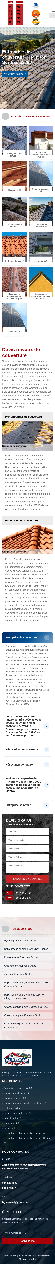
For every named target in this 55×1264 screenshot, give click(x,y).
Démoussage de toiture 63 (17, 1113)
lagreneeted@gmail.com (15, 1202)
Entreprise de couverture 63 (18, 1088)
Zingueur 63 (10, 1128)
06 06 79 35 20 (19, 14)
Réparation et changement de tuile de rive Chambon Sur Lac (26, 984)
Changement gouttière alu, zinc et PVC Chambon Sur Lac (24, 1025)
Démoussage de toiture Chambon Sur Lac (26, 949)
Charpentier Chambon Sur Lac (20, 965)
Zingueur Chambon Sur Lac (18, 974)
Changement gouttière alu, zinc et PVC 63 (25, 1103)
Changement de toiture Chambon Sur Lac (26, 1007)
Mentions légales (27, 1259)
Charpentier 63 (11, 1123)
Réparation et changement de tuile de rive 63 (26, 1133)
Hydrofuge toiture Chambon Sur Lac (23, 940)
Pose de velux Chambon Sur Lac (21, 957)
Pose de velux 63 (12, 1118)
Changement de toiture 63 (17, 1093)
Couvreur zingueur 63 (15, 1098)
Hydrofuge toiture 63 (14, 1108)
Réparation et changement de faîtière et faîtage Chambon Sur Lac (24, 996)
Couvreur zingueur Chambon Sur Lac (23, 1015)
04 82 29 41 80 (10, 14)
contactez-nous (15, 74)
